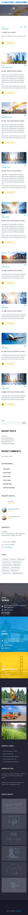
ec (3, 27)
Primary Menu (25, 2)
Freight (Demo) (5, 388)
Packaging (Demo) (6, 167)
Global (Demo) (17, 565)
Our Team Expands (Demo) (8, 440)
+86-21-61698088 (11, 542)
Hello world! (4, 436)
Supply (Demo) (14, 570)
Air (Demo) (12, 559)
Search (3, 420)
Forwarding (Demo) (6, 565)
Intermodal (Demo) (15, 567)
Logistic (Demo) (5, 267)
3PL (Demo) (5, 559)
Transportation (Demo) (7, 67)
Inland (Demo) (5, 567)
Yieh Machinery (18, 911)
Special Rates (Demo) (7, 442)
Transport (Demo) (6, 573)
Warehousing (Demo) (18, 573)
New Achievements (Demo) (8, 443)
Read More (10, 43)
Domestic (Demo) (16, 562)
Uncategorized (5, 29)
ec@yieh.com (10, 547)
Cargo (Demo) (5, 307)
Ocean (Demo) (5, 570)
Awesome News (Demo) (7, 438)
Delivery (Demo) (5, 217)
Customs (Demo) (6, 562)
